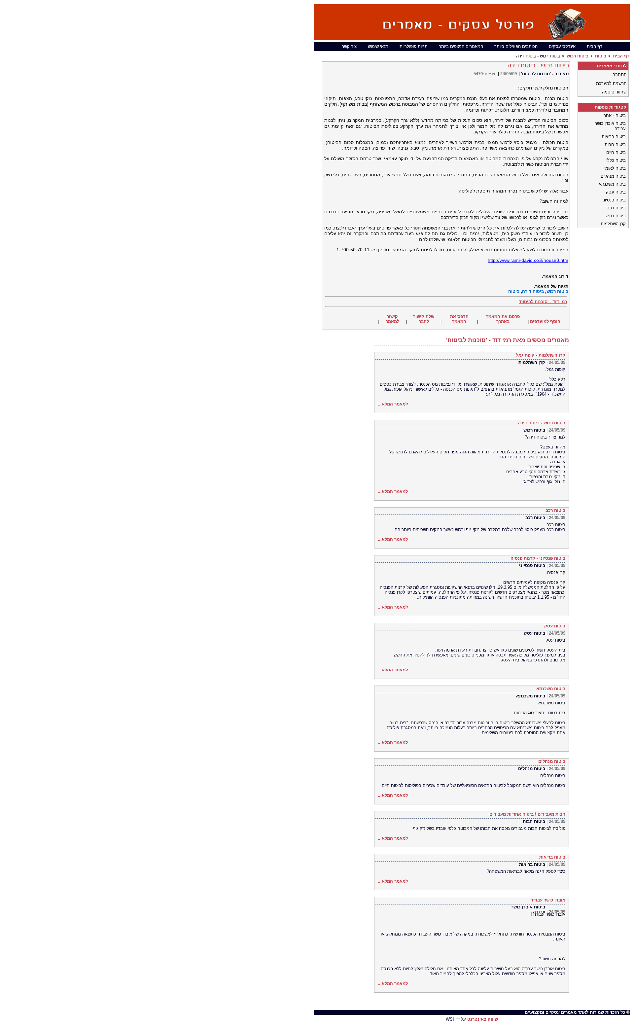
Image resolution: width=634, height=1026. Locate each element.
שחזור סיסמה (614, 91)
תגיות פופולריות (414, 46)
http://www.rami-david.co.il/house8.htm (528, 260)
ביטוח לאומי (615, 168)
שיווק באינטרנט (482, 1019)
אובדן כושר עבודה (547, 900)
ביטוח (600, 55)
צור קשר (349, 46)
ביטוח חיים (616, 152)
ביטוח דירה (533, 291)
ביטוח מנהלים (551, 761)
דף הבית (594, 46)
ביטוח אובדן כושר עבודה (528, 909)
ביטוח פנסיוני (532, 565)
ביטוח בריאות (552, 857)
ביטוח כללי (616, 160)
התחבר (619, 74)
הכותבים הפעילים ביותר (516, 46)
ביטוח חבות (534, 821)
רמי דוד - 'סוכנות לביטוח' (545, 73)
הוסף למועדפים (545, 321)
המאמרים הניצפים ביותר (461, 46)
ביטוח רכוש (577, 55)
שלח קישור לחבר (423, 319)
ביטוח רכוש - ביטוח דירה (541, 422)
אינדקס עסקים (562, 46)
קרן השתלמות (531, 362)
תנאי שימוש (378, 46)
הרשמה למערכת (611, 83)
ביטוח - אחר (615, 115)
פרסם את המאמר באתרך (503, 319)
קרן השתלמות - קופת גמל (540, 355)
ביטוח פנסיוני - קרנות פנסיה (538, 558)
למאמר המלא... (393, 404)
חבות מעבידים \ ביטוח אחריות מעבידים (527, 814)
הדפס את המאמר (459, 319)
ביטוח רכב (555, 510)
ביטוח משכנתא (550, 688)
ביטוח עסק (554, 625)
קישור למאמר (392, 319)
